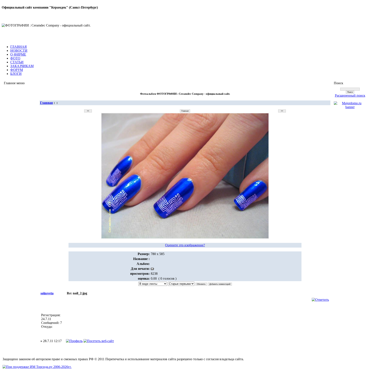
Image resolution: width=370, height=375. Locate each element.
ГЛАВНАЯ (18, 47)
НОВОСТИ (18, 50)
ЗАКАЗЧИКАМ (22, 66)
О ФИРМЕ (18, 54)
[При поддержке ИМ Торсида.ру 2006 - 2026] (37, 367)
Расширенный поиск (350, 95)
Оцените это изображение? (185, 245)
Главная (46, 103)
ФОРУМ (16, 70)
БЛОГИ (16, 73)
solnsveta (47, 293)
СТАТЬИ (17, 62)
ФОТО (15, 58)
